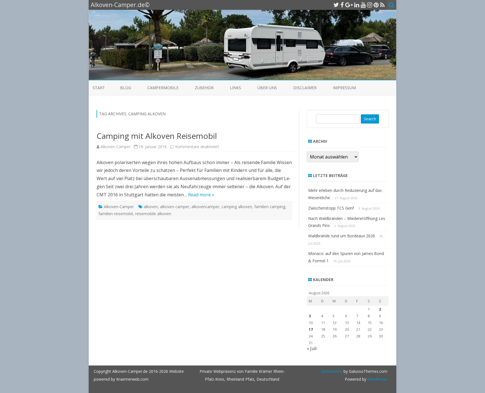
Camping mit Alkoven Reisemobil (157, 135)
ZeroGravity (331, 371)
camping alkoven (236, 206)
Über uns (267, 87)
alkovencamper (205, 206)
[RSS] (382, 5)
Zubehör (204, 87)
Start (99, 87)
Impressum (344, 87)
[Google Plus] (349, 5)
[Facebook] (342, 5)
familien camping (269, 206)
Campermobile (163, 87)
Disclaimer (305, 87)
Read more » (201, 195)
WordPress (376, 379)
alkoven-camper (174, 206)
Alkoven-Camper (115, 146)
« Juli (312, 348)
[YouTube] (363, 5)
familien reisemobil (116, 213)
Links (235, 87)
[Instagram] (369, 5)
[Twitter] (336, 5)
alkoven (151, 206)
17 (311, 329)
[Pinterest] (376, 5)
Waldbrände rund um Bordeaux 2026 (341, 235)
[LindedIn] (356, 5)
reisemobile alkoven (153, 213)
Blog (125, 87)
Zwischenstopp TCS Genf (331, 208)
